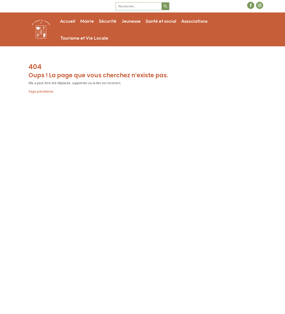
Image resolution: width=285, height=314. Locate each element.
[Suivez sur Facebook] (250, 5)
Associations (194, 21)
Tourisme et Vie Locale (84, 38)
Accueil (67, 21)
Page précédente (40, 91)
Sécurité (107, 21)
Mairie (87, 21)
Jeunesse (131, 21)
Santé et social (161, 21)
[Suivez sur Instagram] (259, 5)
